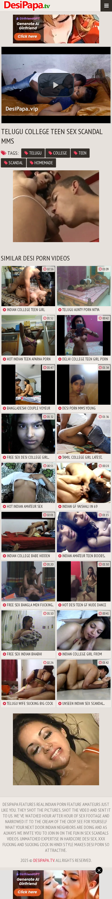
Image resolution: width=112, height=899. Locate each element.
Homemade (43, 162)
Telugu (35, 153)
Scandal (15, 162)
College (59, 153)
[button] (56, 85)
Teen (82, 153)
